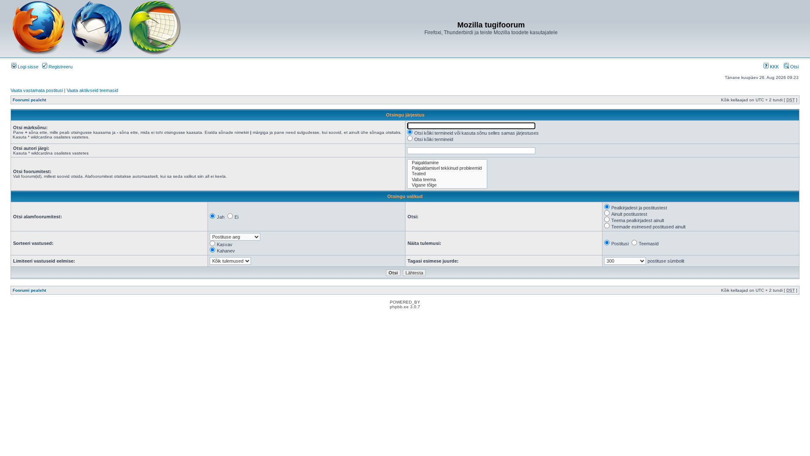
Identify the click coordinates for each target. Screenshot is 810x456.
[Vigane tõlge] (447, 185)
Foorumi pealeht (29, 100)
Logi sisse (27, 66)
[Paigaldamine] (447, 163)
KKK (774, 66)
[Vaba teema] (447, 179)
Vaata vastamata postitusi (37, 90)
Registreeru (60, 66)
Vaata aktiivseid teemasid (92, 90)
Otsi (794, 66)
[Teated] (447, 173)
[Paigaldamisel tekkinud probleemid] (447, 168)
